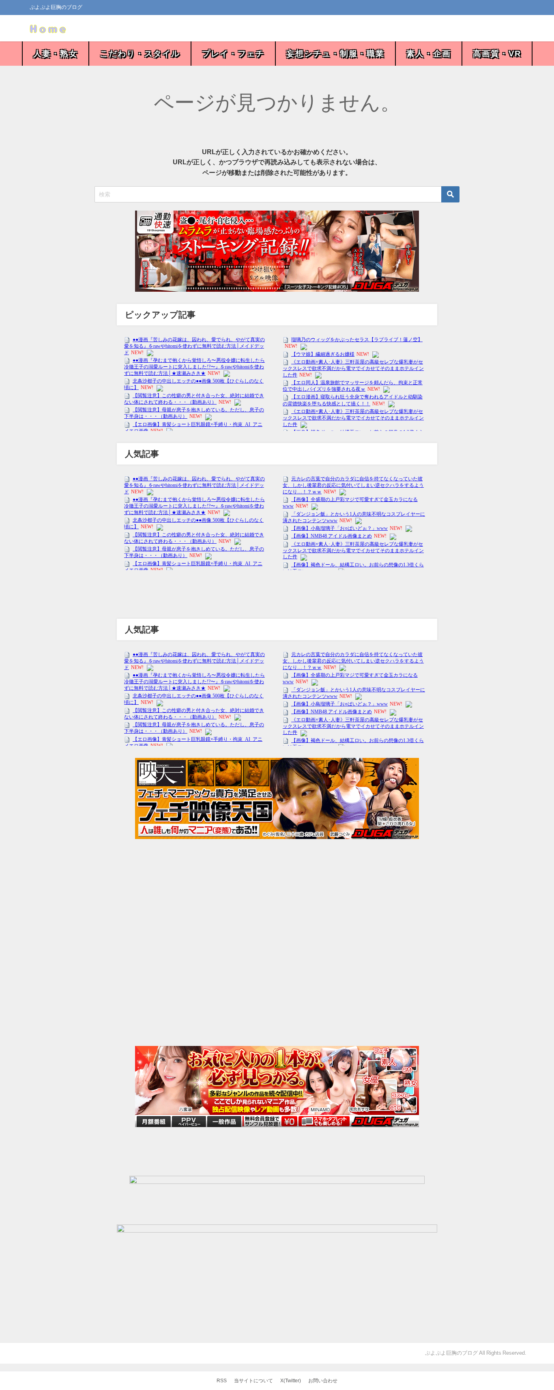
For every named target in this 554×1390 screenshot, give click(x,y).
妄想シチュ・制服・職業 (335, 53)
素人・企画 (428, 53)
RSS (222, 1380)
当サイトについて (253, 1380)
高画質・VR (497, 53)
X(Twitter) (290, 1380)
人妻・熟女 (55, 53)
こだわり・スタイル (140, 53)
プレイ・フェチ (233, 53)
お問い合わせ (322, 1380)
